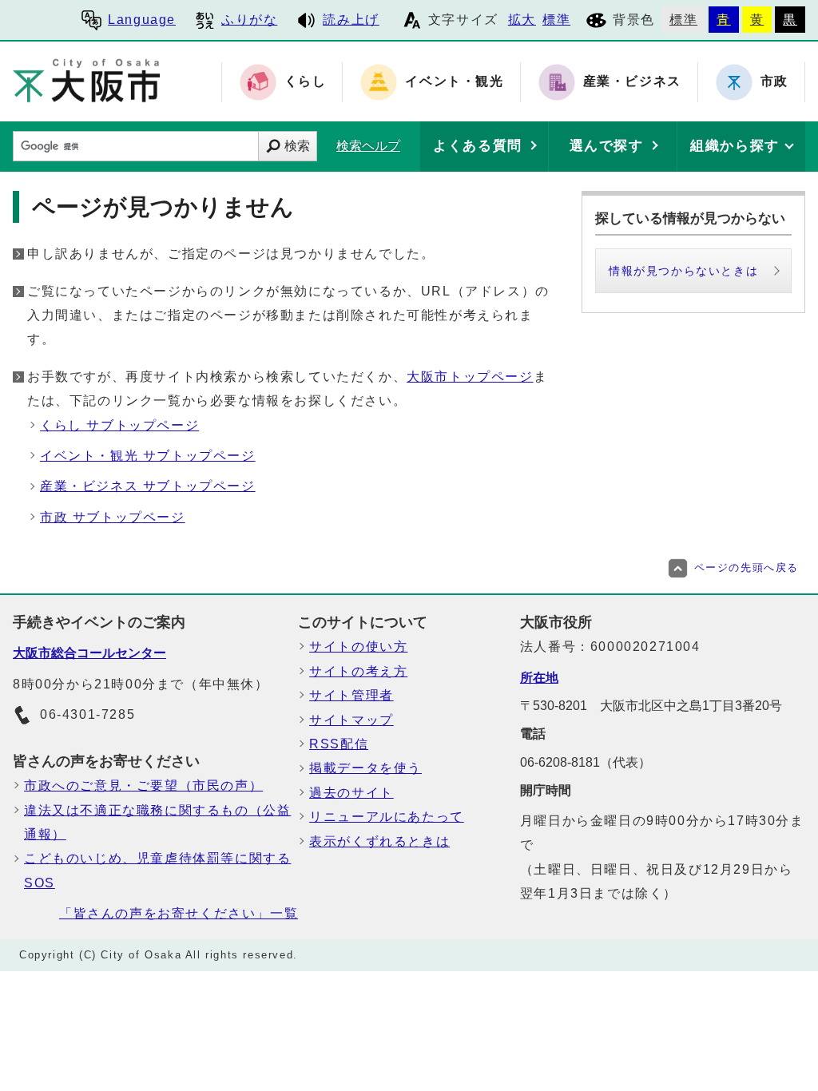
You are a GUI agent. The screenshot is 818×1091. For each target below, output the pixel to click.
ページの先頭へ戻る (746, 567)
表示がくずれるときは (379, 841)
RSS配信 (338, 744)
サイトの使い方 (358, 646)
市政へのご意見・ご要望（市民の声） (143, 785)
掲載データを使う (365, 768)
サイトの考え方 (358, 671)
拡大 (522, 19)
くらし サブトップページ (119, 425)
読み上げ (351, 19)
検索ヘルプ (368, 146)
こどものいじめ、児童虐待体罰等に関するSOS (157, 870)
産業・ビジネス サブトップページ (148, 486)
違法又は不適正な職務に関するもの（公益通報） (157, 822)
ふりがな (249, 19)
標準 (556, 19)
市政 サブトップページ (112, 517)
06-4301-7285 (87, 714)
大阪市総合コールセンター (89, 653)
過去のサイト (351, 792)
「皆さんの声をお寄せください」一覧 (178, 913)
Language (142, 19)
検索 (297, 146)
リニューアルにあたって (386, 816)
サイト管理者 (351, 695)
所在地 (539, 677)
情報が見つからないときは (683, 270)
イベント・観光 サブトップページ (148, 455)
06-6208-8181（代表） (585, 762)
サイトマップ (351, 720)
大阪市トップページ (470, 376)
